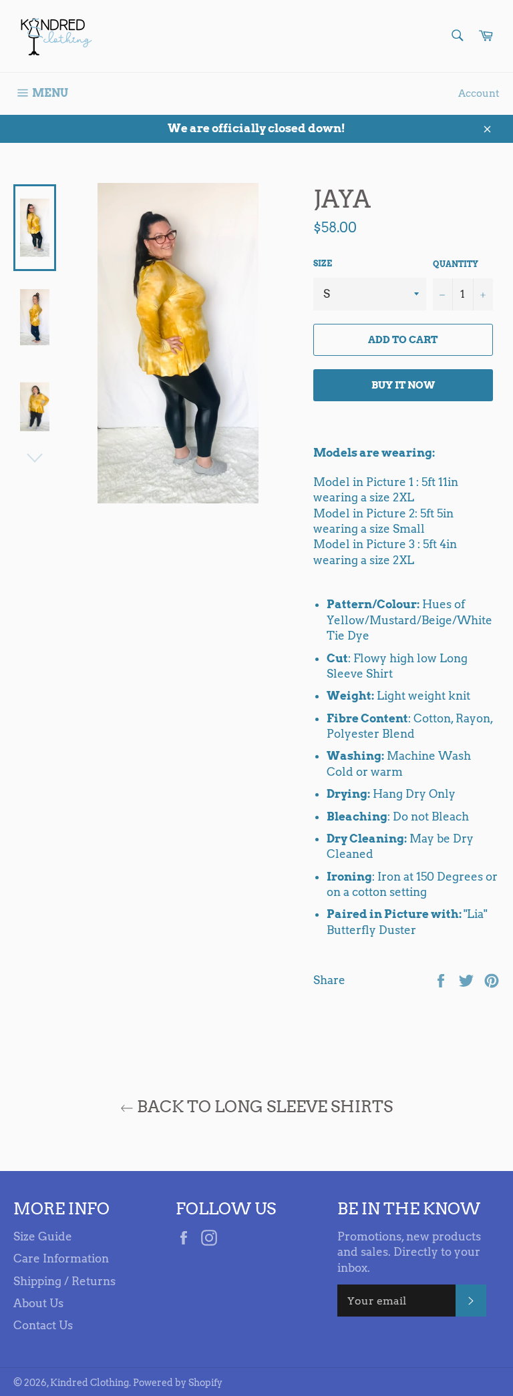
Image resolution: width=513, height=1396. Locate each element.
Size (322, 263)
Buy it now (403, 385)
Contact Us (43, 1325)
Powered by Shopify (177, 1382)
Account (479, 93)
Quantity (455, 264)
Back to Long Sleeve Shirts (263, 1106)
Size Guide (42, 1236)
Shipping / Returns (64, 1281)
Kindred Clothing (89, 1382)
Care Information (61, 1258)
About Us (38, 1303)
